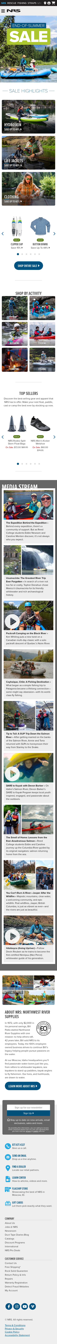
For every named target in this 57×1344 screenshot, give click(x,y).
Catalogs (9, 1238)
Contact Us (11, 1263)
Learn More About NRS (22, 1086)
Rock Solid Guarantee (16, 1271)
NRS (3, 3)
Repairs (9, 1278)
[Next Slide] (54, 234)
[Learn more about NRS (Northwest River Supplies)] (28, 990)
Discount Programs (15, 1242)
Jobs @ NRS (11, 1226)
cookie (35, 1131)
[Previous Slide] (3, 234)
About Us (10, 1223)
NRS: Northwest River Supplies (14, 10)
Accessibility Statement (17, 1335)
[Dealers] (45, 3)
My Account (11, 1290)
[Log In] (48, 3)
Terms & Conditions (15, 1325)
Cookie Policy (12, 1331)
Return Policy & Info (15, 1274)
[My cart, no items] (53, 3)
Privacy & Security (14, 1328)
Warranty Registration (16, 1282)
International (11, 1246)
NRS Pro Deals (12, 1250)
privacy (28, 1131)
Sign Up (27, 1113)
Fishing (21, 3)
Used (41, 3)
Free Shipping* (13, 1267)
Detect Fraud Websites (17, 1286)
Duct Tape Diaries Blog (17, 1234)
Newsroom (10, 1230)
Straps (32, 3)
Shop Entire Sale (28, 265)
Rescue (11, 3)
